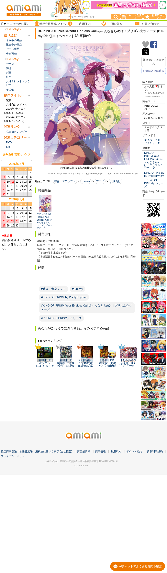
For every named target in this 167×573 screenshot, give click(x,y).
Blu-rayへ (14, 29)
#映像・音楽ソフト (53, 288)
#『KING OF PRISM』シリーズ (61, 318)
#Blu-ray (77, 288)
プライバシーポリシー (14, 456)
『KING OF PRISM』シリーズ (153, 183)
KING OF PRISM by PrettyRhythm (154, 174)
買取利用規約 (155, 451)
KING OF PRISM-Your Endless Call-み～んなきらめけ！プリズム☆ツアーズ (153, 160)
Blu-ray (86, 181)
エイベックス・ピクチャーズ (153, 142)
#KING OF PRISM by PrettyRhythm (64, 297)
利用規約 (116, 451)
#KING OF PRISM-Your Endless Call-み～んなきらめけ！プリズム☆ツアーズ (86, 307)
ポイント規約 (134, 451)
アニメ (100, 181)
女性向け (115, 181)
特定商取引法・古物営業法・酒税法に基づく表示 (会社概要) (36, 451)
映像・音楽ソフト (65, 181)
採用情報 (100, 451)
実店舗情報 (83, 451)
